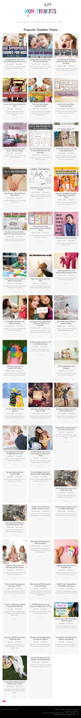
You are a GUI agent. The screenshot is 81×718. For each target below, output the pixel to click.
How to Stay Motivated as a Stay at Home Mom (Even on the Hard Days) (40, 150)
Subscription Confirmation (59, 714)
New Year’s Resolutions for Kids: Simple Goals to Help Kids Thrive (66, 195)
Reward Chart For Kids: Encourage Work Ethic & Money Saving (40, 228)
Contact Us (63, 709)
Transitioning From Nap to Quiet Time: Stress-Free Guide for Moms (66, 61)
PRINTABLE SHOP (71, 714)
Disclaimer (57, 709)
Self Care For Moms (50, 22)
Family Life (59, 22)
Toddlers (38, 22)
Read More (14, 72)
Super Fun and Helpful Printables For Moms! (53, 712)
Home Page (72, 712)
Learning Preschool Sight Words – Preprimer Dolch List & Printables (40, 323)
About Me (76, 709)
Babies (32, 22)
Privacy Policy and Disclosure (71, 711)
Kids (43, 22)
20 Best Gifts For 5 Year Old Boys (66, 238)
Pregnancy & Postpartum (23, 22)
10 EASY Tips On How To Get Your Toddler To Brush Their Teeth (40, 453)
